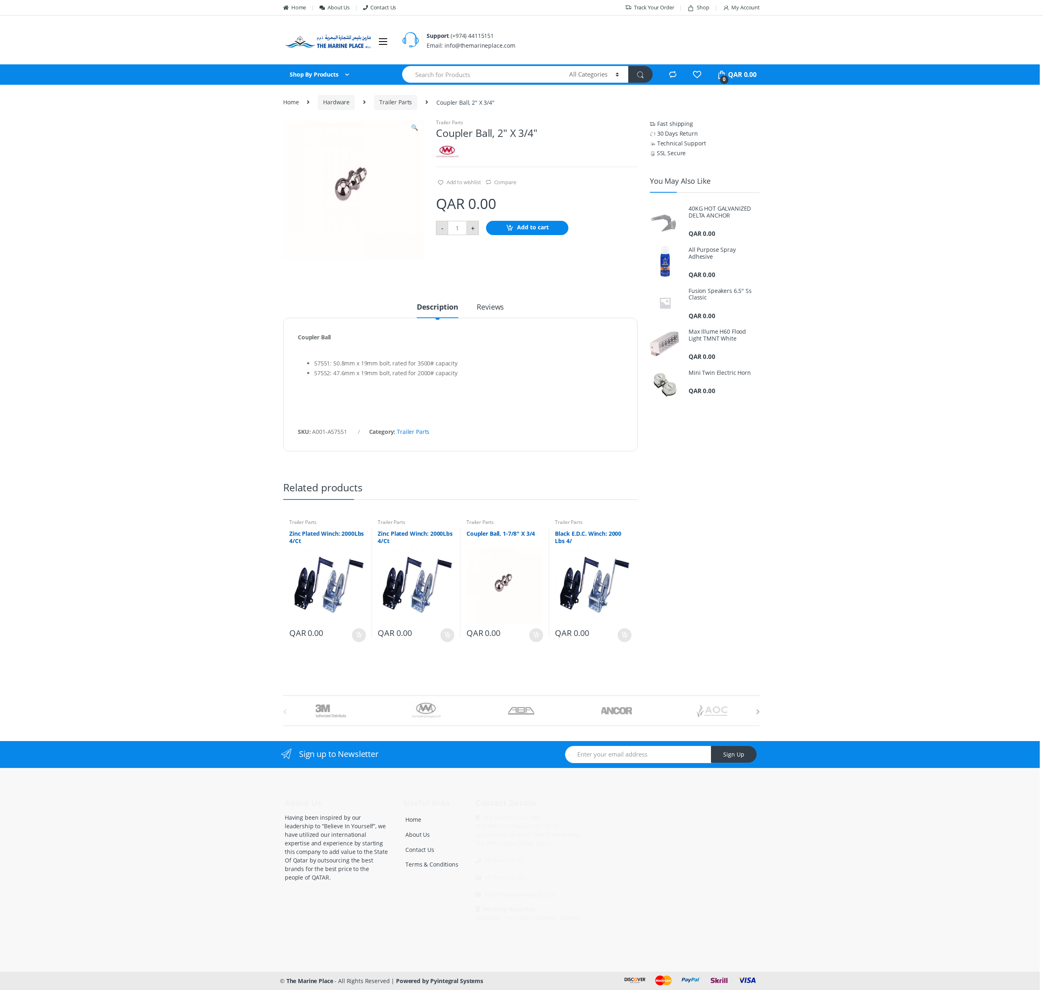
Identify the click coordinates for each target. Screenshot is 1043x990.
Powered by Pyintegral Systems (439, 981)
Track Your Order (654, 7)
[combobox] (481, 74)
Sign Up (733, 754)
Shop (703, 7)
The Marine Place (309, 981)
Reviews (490, 307)
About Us (339, 7)
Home (298, 7)
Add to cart (533, 227)
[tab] (437, 310)
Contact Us (383, 7)
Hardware (336, 102)
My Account (745, 7)
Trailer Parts (395, 102)
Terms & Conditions (431, 864)
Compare (505, 182)
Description (437, 307)
